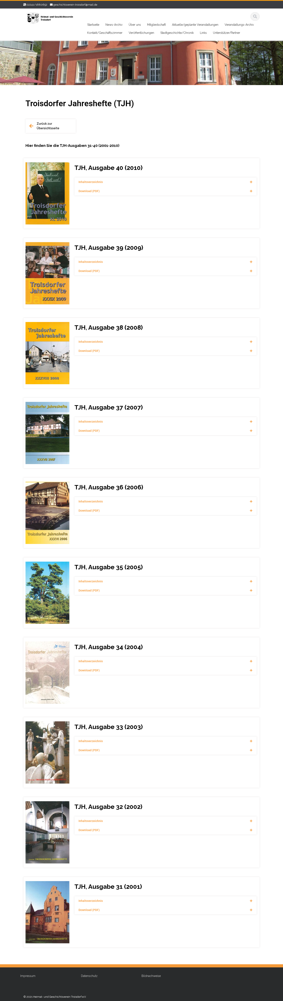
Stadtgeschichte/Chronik (177, 32)
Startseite (93, 24)
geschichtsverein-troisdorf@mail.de (75, 4)
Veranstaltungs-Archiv (239, 24)
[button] (165, 182)
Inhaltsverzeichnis (91, 182)
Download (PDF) (89, 191)
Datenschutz (89, 976)
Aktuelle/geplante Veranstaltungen (195, 24)
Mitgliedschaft (156, 24)
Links (203, 32)
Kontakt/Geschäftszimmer (104, 32)
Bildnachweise (151, 976)
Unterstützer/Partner (226, 32)
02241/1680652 (36, 4)
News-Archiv (113, 24)
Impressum (27, 976)
